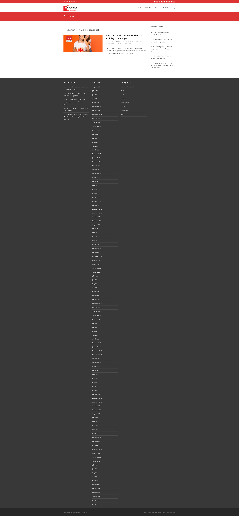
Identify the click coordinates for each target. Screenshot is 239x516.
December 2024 (97, 162)
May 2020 (95, 378)
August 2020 (96, 366)
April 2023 (95, 240)
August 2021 (96, 319)
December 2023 (97, 209)
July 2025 (95, 134)
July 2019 (95, 418)
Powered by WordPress (150, 512)
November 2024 (97, 166)
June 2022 (95, 280)
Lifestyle (119, 41)
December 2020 (97, 351)
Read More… (109, 56)
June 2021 (95, 327)
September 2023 (97, 221)
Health (123, 95)
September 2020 (97, 362)
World (123, 114)
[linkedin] (174, 2)
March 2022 (95, 292)
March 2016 (95, 504)
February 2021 (96, 343)
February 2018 (96, 485)
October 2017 (96, 496)
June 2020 (95, 374)
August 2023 (96, 225)
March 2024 (95, 197)
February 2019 (96, 437)
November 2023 (97, 213)
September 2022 (97, 268)
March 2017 (95, 500)
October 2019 (96, 406)
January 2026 (96, 110)
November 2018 (97, 449)
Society (123, 107)
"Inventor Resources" (127, 87)
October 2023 (96, 217)
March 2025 (95, 150)
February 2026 (96, 107)
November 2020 (97, 355)
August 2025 (96, 130)
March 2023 (95, 244)
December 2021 (97, 303)
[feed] (164, 2)
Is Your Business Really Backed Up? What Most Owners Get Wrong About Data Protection (161, 65)
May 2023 (95, 236)
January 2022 (96, 299)
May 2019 (95, 425)
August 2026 (96, 87)
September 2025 (97, 126)
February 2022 (96, 296)
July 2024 (95, 181)
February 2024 (96, 201)
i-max (163, 512)
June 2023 (95, 233)
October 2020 (96, 359)
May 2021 (95, 331)
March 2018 (95, 481)
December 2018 (97, 445)
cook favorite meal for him (131, 41)
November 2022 (97, 260)
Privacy (157, 7)
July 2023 (95, 229)
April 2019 (95, 429)
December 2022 (97, 256)
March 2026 (95, 103)
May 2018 (95, 473)
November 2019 (97, 402)
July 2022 (95, 276)
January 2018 (96, 488)
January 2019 (96, 441)
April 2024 (95, 193)
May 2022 (95, 284)
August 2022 (96, 272)
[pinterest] (172, 2)
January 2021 (96, 347)
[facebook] (155, 2)
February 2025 (96, 154)
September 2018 (97, 457)
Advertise (148, 7)
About (139, 7)
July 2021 (95, 323)
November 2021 (97, 307)
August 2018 (96, 461)
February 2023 (96, 248)
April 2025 (95, 146)
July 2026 (95, 91)
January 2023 (96, 252)
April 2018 (95, 477)
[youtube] (159, 2)
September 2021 (97, 315)
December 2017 (97, 493)
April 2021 (95, 335)
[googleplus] (169, 2)
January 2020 (96, 394)
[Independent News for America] (69, 7)
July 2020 (95, 370)
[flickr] (162, 2)
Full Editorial (128, 43)
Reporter (166, 7)
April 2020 (95, 382)
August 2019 (96, 414)
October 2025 (96, 122)
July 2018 (95, 465)
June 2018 (95, 469)
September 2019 (97, 410)
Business (123, 91)
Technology (124, 110)
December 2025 (97, 114)
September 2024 (97, 173)
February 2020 (96, 390)
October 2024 (96, 170)
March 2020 (95, 386)
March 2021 (95, 339)
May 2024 (95, 189)
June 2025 (95, 138)
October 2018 (96, 453)
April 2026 (95, 99)
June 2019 (95, 422)
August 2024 (96, 177)
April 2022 (95, 288)
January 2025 (96, 158)
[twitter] (157, 2)
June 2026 (95, 95)
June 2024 (95, 185)
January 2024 (96, 205)
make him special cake (115, 43)
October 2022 (96, 264)
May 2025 (95, 142)
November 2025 (97, 118)
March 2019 (95, 433)
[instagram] (167, 2)
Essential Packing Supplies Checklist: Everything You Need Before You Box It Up (162, 49)
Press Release (125, 103)
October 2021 (96, 311)
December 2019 (97, 398)
